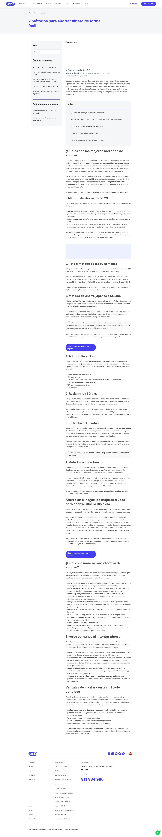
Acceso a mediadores (62, 819)
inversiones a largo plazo (85, 382)
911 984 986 (92, 779)
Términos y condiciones (37, 829)
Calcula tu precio (61, 766)
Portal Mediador (60, 815)
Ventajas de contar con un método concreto (87, 140)
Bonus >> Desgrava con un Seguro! (78, 347)
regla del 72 (89, 179)
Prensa (30, 766)
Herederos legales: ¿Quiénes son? (44, 67)
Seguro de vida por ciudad (64, 793)
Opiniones (32, 779)
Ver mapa (84, 769)
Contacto (31, 775)
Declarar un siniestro (53, 4)
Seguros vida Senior (61, 806)
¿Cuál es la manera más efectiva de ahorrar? (87, 126)
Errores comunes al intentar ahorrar (84, 133)
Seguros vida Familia (62, 797)
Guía (86, 4)
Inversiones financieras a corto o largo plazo (44, 119)
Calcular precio (148, 4)
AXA (67, 4)
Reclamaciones (60, 771)
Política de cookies (71, 829)
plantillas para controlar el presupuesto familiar (86, 628)
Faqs (30, 810)
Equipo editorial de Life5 (79, 70)
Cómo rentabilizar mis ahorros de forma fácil (44, 112)
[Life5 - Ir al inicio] (10, 4)
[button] (22, 4)
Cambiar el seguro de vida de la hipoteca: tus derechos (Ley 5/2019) (45, 80)
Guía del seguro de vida (63, 779)
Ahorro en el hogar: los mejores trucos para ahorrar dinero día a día (96, 119)
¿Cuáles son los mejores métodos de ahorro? (88, 113)
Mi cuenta (133, 4)
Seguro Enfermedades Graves (65, 810)
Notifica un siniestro (61, 775)
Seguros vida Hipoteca (62, 802)
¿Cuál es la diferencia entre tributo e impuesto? (45, 92)
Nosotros (76, 4)
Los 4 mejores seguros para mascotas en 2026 (46, 73)
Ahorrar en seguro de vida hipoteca (77, 554)
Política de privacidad (55, 829)
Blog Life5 (31, 819)
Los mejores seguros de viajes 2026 (45, 86)
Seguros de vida (60, 789)
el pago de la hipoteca (109, 214)
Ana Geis (78, 73)
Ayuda (30, 815)
